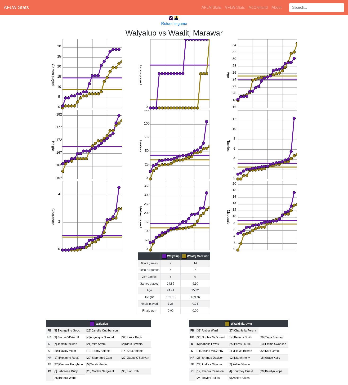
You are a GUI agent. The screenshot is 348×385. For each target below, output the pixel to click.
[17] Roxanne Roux (66, 357)
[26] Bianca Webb (65, 378)
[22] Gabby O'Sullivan (135, 357)
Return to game (174, 24)
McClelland (258, 7)
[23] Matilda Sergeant (100, 371)
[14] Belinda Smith (240, 337)
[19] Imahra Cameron (210, 371)
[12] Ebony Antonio (98, 351)
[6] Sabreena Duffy (66, 371)
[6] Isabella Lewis (207, 344)
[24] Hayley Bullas (208, 378)
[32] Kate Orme (269, 351)
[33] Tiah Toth (130, 371)
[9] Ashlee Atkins (239, 378)
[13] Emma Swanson (273, 344)
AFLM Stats (211, 7)
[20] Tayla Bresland (272, 337)
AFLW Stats (16, 7)
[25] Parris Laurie (240, 344)
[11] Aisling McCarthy (209, 351)
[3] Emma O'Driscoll (66, 337)
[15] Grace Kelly (270, 357)
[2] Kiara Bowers (132, 344)
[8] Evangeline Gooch (67, 330)
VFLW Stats (235, 7)
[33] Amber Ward (207, 330)
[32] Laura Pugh (131, 337)
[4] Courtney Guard (241, 371)
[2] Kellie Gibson (239, 364)
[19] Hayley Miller (65, 351)
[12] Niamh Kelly (239, 357)
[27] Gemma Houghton (68, 364)
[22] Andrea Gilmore (209, 364)
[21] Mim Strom (96, 344)
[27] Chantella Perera (242, 330)
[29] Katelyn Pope (271, 371)
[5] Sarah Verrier (96, 364)
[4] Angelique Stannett (100, 337)
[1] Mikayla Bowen (240, 351)
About (276, 7)
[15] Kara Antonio (132, 351)
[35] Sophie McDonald (210, 337)
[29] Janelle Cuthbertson (102, 330)
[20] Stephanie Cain (99, 357)
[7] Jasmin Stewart (65, 344)
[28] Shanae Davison (209, 357)
